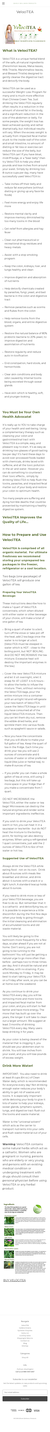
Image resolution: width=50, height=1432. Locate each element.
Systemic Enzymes (25, 1330)
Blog (25, 1343)
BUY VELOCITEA (14, 1280)
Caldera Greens (25, 1328)
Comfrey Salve (25, 1336)
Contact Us (25, 1341)
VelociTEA (25, 1325)
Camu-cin (25, 1333)
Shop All (25, 1357)
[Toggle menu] (3, 3)
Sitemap (25, 1346)
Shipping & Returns (25, 1338)
